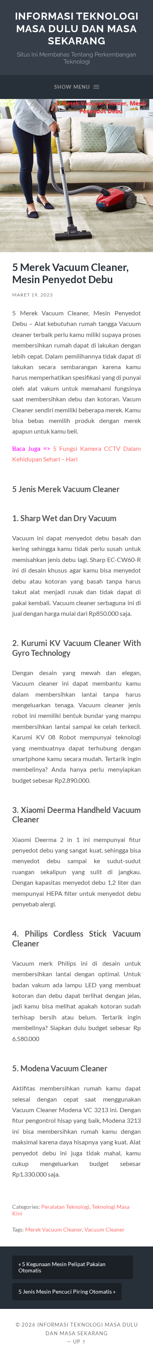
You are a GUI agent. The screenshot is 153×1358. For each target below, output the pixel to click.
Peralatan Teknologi (65, 1207)
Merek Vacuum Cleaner (53, 1229)
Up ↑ (79, 1341)
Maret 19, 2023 (32, 295)
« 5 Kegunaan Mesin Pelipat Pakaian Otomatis (62, 1267)
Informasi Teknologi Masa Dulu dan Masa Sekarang (76, 28)
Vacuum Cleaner (104, 1229)
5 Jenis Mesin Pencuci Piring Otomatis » (66, 1291)
